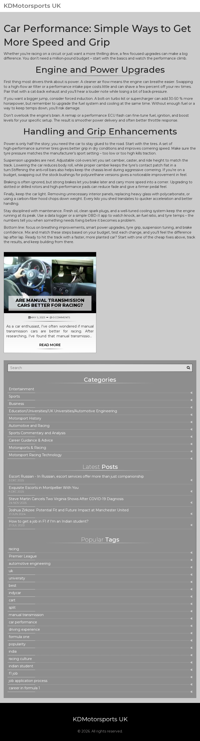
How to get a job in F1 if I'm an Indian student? (49, 521)
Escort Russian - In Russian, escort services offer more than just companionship (76, 476)
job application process (28, 681)
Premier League (23, 556)
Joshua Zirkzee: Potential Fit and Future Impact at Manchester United (69, 510)
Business (16, 404)
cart (12, 600)
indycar (15, 593)
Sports (14, 396)
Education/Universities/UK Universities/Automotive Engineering (63, 411)
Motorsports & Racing (27, 448)
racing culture (20, 659)
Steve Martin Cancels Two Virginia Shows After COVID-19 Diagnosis (66, 499)
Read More (50, 345)
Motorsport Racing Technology (35, 455)
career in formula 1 (24, 688)
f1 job (13, 673)
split (12, 607)
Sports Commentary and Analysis (37, 433)
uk (11, 571)
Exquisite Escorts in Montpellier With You (44, 488)
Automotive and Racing (29, 426)
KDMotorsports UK (32, 5)
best (12, 585)
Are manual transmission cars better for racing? (50, 303)
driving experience (24, 629)
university (17, 578)
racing (14, 549)
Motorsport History (25, 418)
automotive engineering (29, 564)
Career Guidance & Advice (31, 440)
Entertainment (21, 389)
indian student (21, 666)
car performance (23, 622)
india (13, 651)
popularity (17, 644)
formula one (19, 637)
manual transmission (26, 615)
